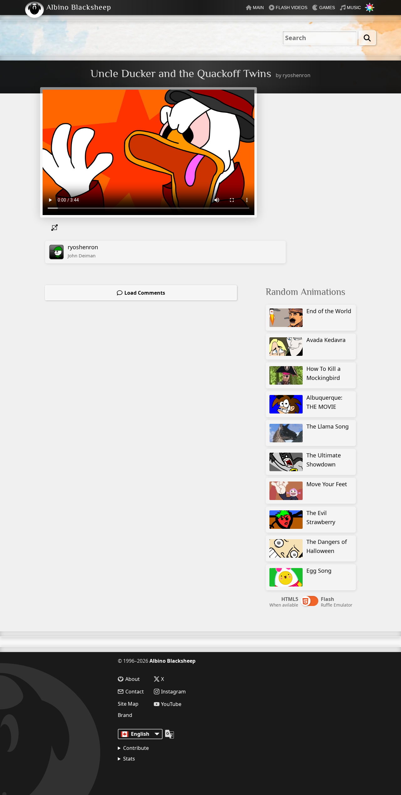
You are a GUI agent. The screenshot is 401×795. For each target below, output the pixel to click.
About (132, 679)
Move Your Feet (326, 484)
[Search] (367, 37)
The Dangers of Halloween (326, 546)
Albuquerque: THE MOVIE (324, 402)
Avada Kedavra (326, 340)
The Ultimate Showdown (323, 459)
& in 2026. (147, 774)
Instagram (173, 691)
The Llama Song (327, 426)
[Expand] (55, 227)
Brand (125, 715)
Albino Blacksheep (172, 660)
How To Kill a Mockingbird (323, 373)
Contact (134, 691)
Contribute (136, 748)
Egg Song (318, 570)
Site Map (128, 703)
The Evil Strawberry (320, 517)
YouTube (171, 704)
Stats (129, 758)
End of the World (328, 311)
